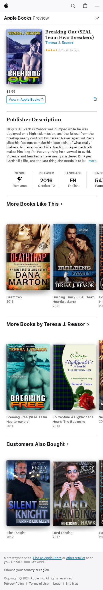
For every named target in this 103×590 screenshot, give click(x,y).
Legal (57, 583)
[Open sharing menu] (95, 99)
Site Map (72, 583)
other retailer (75, 558)
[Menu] (97, 6)
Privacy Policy (14, 583)
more (93, 161)
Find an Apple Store (47, 558)
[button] (73, 6)
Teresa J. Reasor (59, 42)
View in (24, 99)
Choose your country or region (26, 570)
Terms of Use (39, 583)
